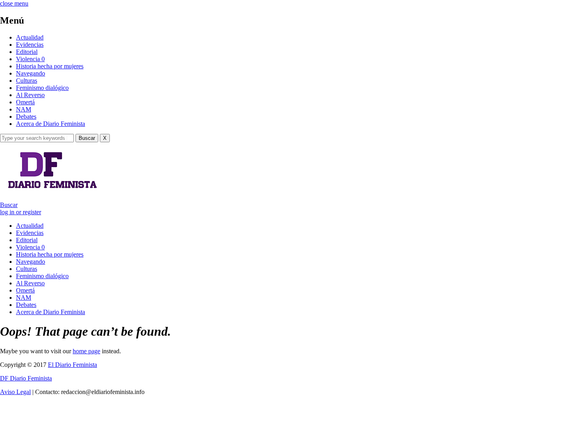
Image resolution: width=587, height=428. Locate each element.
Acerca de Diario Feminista (50, 123)
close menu (14, 3)
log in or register (20, 212)
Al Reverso (30, 95)
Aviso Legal (15, 391)
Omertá (25, 102)
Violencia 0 (30, 59)
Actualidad (30, 37)
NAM (23, 109)
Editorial (27, 51)
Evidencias (30, 44)
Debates (26, 116)
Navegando (30, 73)
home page (86, 351)
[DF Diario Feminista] (49, 191)
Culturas (26, 80)
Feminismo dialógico (42, 87)
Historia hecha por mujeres (49, 66)
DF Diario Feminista (26, 378)
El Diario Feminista (72, 364)
